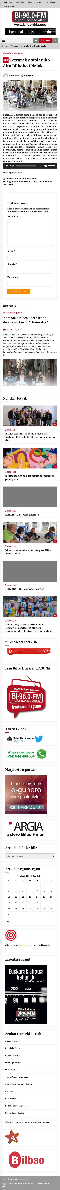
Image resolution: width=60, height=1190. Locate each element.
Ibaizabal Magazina (13, 53)
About (4, 1186)
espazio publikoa (42, 181)
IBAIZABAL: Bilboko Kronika (22, 514)
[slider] (52, 165)
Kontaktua (51, 2)
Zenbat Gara (24, 945)
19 (23, 902)
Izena (11, 251)
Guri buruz (8, 2)
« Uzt (7, 921)
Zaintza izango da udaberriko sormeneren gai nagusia (30, 477)
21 (37, 902)
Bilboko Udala (24, 181)
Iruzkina (12, 216)
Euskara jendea (12, 1069)
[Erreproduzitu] (6, 165)
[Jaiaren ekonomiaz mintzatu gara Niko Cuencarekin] (30, 532)
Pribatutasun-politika (24, 1183)
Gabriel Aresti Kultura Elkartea (18, 1084)
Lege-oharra (7, 1183)
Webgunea (12, 277)
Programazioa (9, 6)
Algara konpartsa (13, 1041)
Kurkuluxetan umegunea (16, 1106)
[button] (36, 40)
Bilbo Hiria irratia (12, 1055)
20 (30, 902)
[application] (30, 166)
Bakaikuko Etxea (12, 1048)
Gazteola (9, 1091)
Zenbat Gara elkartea (14, 1113)
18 (16, 902)
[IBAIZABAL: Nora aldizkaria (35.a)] (30, 571)
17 (9, 902)
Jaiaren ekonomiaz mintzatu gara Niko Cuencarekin (28, 552)
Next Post (8, 306)
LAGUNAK (20, 2)
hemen (18, 172)
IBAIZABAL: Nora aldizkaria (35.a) (24, 589)
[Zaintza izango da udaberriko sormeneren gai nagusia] (30, 458)
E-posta (12, 264)
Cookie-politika (43, 1183)
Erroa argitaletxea (13, 1062)
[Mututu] (45, 165)
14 (37, 897)
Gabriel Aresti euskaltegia (16, 1077)
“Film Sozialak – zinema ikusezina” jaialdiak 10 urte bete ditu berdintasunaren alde (30, 437)
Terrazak (8, 184)
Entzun (39, 2)
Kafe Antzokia (11, 1098)
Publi (30, 2)
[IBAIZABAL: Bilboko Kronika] (30, 497)
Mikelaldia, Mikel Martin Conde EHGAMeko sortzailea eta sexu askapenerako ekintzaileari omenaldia (28, 628)
